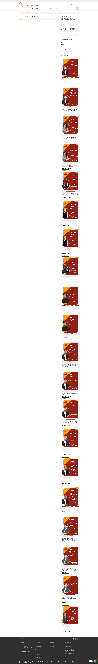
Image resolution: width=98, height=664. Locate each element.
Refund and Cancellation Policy (55, 652)
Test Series (38, 8)
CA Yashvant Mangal (38, 657)
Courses (29, 8)
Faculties (46, 8)
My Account (52, 646)
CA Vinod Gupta (37, 654)
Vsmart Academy (22, 638)
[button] (95, 661)
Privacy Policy (52, 649)
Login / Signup (28, 0)
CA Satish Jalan (37, 651)
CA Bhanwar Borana (38, 655)
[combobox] (70, 42)
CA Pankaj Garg (37, 649)
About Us (20, 8)
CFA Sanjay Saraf (38, 646)
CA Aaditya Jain (37, 652)
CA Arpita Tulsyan (38, 648)
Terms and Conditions (53, 651)
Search (76, 52)
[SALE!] (70, 136)
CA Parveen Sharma (38, 645)
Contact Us (55, 8)
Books (43, 8)
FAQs (51, 8)
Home (25, 8)
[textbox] (70, 43)
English (33, 8)
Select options (65, 114)
